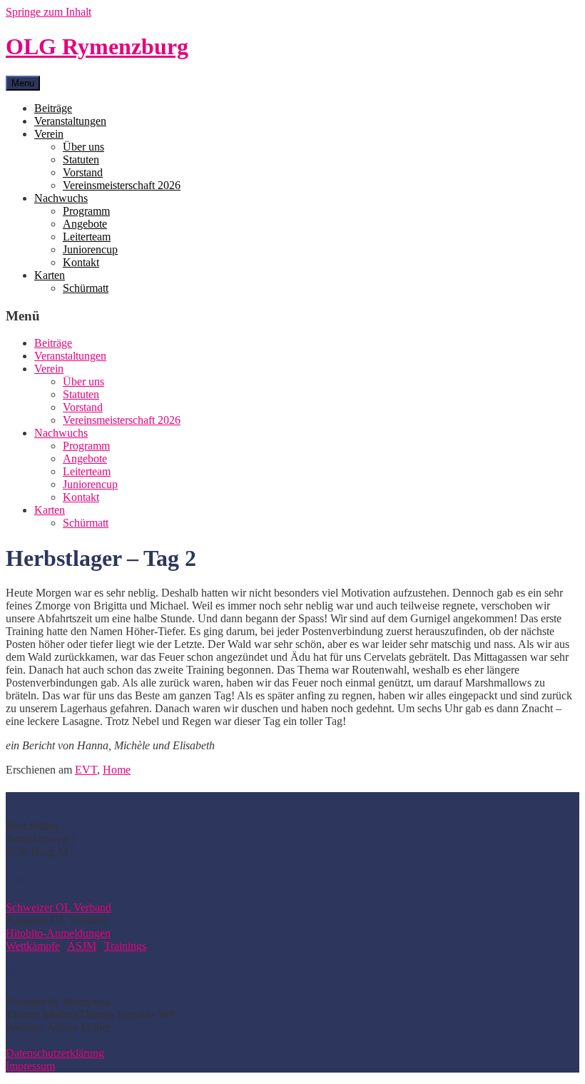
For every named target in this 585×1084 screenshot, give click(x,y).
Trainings (125, 946)
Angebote (85, 224)
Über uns (83, 147)
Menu (22, 83)
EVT (86, 770)
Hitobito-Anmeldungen (58, 933)
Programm (86, 211)
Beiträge (53, 108)
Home (117, 770)
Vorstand (83, 172)
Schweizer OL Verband (58, 907)
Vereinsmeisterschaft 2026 (121, 185)
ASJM (81, 946)
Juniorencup (90, 249)
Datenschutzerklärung (55, 1053)
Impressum (30, 1066)
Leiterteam (87, 237)
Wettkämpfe (33, 946)
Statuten (81, 159)
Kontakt (81, 262)
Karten (49, 275)
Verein (48, 134)
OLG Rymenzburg (97, 46)
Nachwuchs (61, 198)
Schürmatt (85, 288)
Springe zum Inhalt (48, 12)
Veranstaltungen (70, 121)
